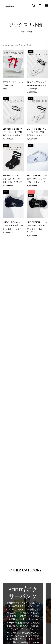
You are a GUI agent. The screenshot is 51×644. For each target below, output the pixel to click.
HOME (5, 45)
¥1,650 (32, 92)
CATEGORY (14, 45)
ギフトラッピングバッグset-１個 (13, 84)
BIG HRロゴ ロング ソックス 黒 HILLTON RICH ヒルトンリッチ (12, 179)
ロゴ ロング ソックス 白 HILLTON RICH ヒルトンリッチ (37, 85)
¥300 (5, 89)
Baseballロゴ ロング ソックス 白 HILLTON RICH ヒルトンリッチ (12, 132)
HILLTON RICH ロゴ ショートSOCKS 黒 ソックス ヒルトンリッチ (13, 225)
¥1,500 (32, 235)
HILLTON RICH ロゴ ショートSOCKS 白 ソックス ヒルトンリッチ (37, 179)
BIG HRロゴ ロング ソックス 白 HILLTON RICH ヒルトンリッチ (37, 132)
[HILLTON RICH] (9, 5)
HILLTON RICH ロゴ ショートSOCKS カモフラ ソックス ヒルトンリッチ (37, 227)
